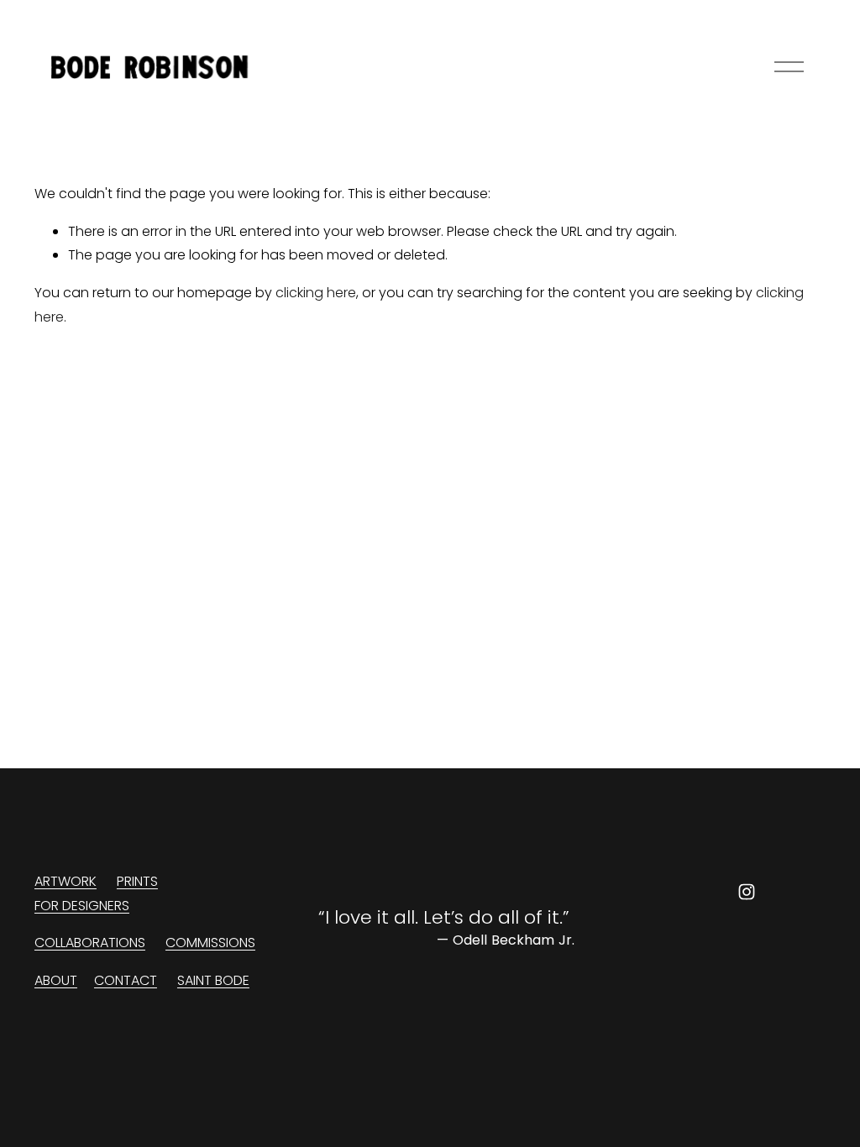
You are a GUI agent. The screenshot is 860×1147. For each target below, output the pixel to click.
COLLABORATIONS (89, 942)
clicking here (315, 292)
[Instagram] (746, 891)
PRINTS (137, 881)
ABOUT (55, 980)
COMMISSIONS (210, 942)
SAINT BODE (213, 980)
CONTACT (125, 980)
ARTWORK (65, 881)
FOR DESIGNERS (81, 905)
